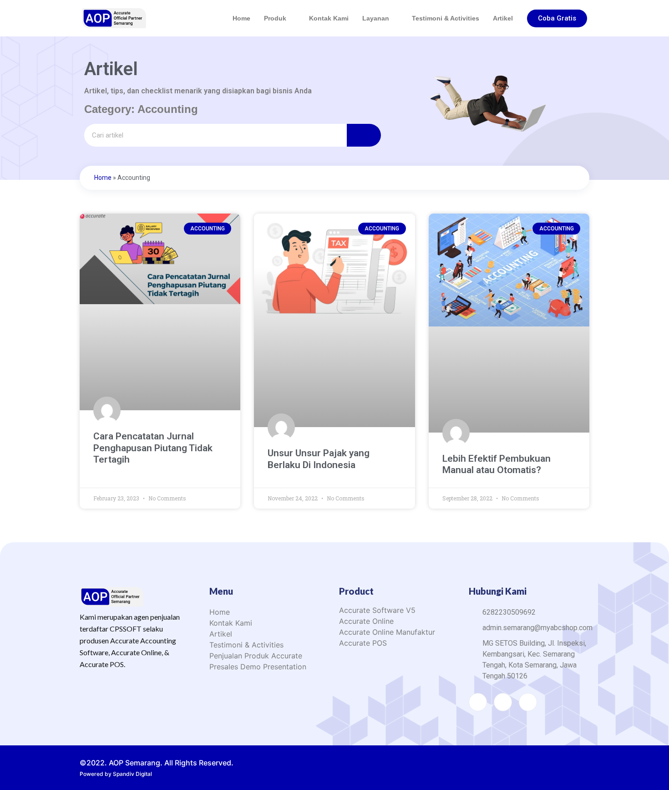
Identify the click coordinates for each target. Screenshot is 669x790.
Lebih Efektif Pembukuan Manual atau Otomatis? (496, 464)
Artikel (503, 18)
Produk (275, 18)
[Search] (364, 135)
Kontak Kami (329, 18)
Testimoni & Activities (445, 18)
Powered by (116, 773)
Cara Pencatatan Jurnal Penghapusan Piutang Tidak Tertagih (153, 447)
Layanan (375, 18)
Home (241, 18)
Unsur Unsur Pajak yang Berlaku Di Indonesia (319, 459)
